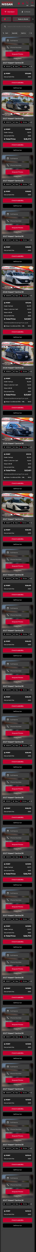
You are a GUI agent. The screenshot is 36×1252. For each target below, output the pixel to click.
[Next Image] (31, 104)
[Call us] (27, 2)
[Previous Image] (4, 104)
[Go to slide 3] (18, 114)
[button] (19, 3)
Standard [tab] (10, 12)
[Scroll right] (33, 19)
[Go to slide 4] (21, 114)
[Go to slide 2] (14, 114)
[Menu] (32, 2)
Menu (32, 5)
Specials (14, 33)
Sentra (23, 33)
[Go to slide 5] (24, 114)
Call (27, 5)
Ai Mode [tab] (27, 12)
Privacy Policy (17, 58)
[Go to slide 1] (11, 114)
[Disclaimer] (4, 73)
